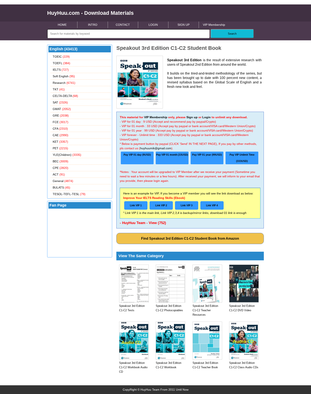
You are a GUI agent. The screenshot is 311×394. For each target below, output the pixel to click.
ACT (59, 174)
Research (64, 82)
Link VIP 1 (136, 205)
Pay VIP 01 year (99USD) (207, 154)
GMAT (62, 109)
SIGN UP (184, 24)
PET (60, 148)
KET (60, 141)
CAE (60, 135)
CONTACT (123, 24)
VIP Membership (214, 24)
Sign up (192, 117)
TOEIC (61, 56)
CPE (60, 168)
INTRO (92, 24)
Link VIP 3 (187, 205)
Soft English (64, 76)
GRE (61, 115)
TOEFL (61, 63)
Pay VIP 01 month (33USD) (172, 154)
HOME (62, 24)
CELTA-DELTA (65, 96)
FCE (60, 122)
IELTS (61, 69)
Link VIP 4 (212, 205)
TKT (59, 89)
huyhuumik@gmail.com (155, 148)
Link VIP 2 (161, 205)
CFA (60, 128)
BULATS (61, 187)
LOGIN (153, 24)
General (63, 181)
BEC (60, 161)
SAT (60, 102)
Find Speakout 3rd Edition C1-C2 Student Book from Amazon (190, 238)
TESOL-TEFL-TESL (69, 194)
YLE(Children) (67, 154)
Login (206, 117)
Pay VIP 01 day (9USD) (137, 154)
